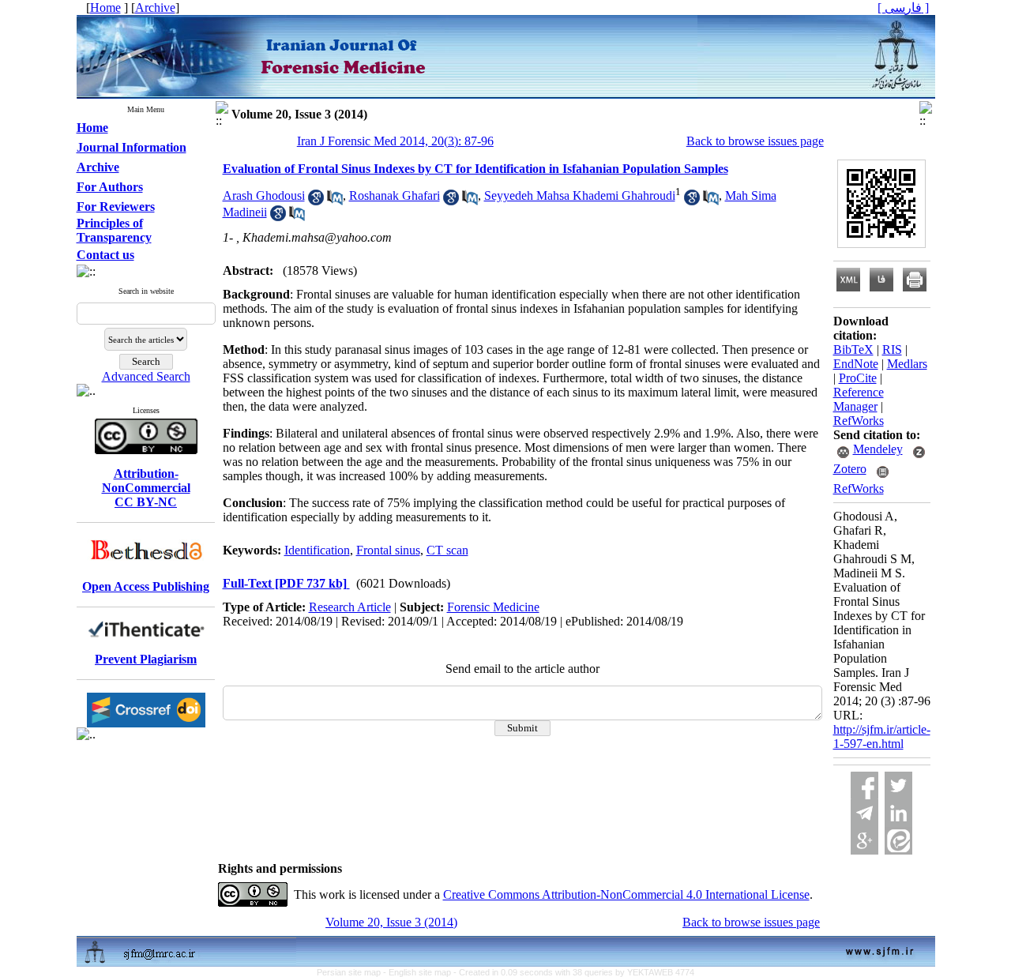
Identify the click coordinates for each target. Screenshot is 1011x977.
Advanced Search (146, 376)
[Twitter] (898, 785)
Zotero (849, 468)
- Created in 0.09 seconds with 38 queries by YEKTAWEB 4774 (573, 972)
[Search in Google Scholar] (316, 201)
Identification (317, 550)
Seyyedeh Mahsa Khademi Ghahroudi (579, 195)
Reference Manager (858, 399)
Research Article (350, 607)
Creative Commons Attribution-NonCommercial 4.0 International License (626, 894)
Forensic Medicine (493, 607)
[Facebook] (864, 785)
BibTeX (853, 349)
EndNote (855, 363)
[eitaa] (898, 841)
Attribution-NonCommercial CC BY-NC (146, 488)
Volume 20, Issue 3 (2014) (391, 922)
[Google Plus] (864, 841)
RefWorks (858, 420)
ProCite (858, 378)
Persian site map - (353, 972)
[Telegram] (864, 813)
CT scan (447, 550)
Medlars (907, 363)
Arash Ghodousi (264, 195)
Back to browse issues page (755, 141)
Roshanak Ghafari (394, 195)
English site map (421, 972)
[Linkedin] (898, 813)
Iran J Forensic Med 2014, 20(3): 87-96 (395, 141)
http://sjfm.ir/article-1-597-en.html (881, 736)
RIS (892, 349)
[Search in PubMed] (335, 201)
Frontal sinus (388, 550)
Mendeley (878, 449)
